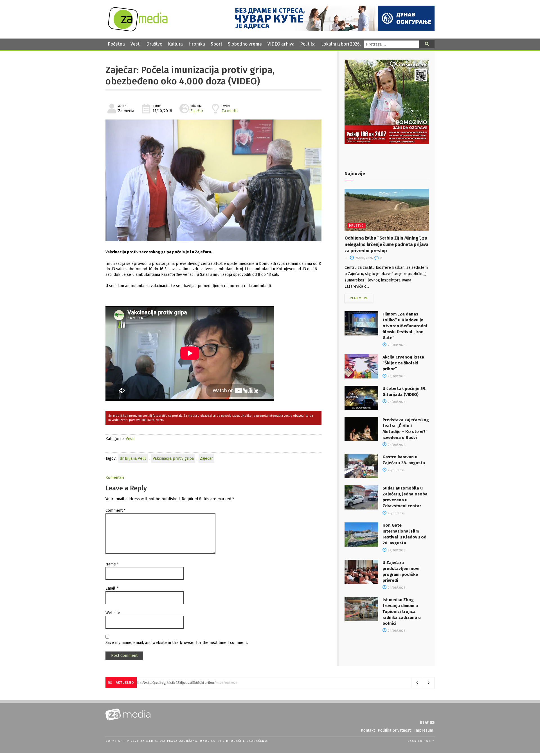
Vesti (135, 44)
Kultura (175, 44)
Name (112, 564)
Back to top (420, 741)
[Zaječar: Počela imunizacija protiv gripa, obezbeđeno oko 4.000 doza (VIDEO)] (213, 180)
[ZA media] (137, 30)
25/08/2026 (396, 470)
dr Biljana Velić (133, 458)
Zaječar (196, 111)
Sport (216, 44)
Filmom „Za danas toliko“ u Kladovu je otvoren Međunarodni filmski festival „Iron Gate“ (404, 326)
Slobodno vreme (245, 44)
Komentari (114, 477)
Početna (116, 44)
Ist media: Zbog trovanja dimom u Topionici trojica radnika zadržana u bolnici (401, 611)
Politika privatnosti (394, 730)
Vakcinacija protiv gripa (173, 458)
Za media (230, 111)
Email (111, 588)
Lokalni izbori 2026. (341, 44)
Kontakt (368, 730)
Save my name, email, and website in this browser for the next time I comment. (176, 642)
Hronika (196, 44)
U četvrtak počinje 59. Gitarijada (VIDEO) (173, 682)
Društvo (154, 44)
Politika (308, 44)
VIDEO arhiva (280, 44)
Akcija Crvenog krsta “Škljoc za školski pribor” (403, 363)
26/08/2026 (363, 258)
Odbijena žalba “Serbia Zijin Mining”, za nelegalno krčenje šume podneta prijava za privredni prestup (387, 244)
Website (112, 612)
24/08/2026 (396, 550)
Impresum (423, 730)
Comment (115, 510)
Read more (359, 298)
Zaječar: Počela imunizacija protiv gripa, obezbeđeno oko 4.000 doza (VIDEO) (189, 75)
